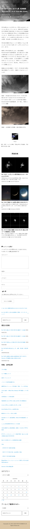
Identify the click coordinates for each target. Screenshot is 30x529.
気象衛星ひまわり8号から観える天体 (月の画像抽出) (14, 400)
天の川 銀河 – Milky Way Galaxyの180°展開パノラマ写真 (15, 391)
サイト (3, 284)
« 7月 (3, 500)
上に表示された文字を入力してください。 (13, 294)
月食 (3, 444)
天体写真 (7, 16)
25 (11, 495)
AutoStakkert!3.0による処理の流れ (10, 409)
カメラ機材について (6, 373)
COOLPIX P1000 (13, 181)
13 (18, 489)
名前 (3, 271)
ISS (16, 16)
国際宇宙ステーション (22, 16)
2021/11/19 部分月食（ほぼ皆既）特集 (12, 452)
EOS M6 (13, 16)
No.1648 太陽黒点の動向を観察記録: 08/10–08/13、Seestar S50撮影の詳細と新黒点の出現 (14, 357)
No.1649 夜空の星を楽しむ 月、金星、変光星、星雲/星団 (15, 349)
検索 (25, 320)
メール (4, 278)
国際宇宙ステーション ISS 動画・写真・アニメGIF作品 (15, 386)
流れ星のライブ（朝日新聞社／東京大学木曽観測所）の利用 (15, 418)
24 (7, 495)
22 (26, 492)
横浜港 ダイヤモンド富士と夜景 (9, 413)
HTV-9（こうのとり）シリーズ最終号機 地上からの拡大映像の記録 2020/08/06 (15, 435)
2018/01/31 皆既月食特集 (9, 448)
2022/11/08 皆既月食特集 (9, 456)
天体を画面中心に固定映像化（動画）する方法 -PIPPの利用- (15, 428)
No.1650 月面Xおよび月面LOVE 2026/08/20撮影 (14, 342)
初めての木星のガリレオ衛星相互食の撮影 (12, 440)
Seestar (13, 209)
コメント (4, 254)
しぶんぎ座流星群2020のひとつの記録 (11, 423)
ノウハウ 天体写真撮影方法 (8, 382)
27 (18, 495)
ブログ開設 (4, 369)
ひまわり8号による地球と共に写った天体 (11, 405)
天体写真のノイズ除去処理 (8, 396)
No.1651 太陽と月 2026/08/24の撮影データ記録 (13, 336)
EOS (4, 16)
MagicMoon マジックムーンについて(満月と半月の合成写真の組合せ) (15, 461)
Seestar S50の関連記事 (7, 466)
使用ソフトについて (6, 378)
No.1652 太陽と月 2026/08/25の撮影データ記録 (13, 330)
